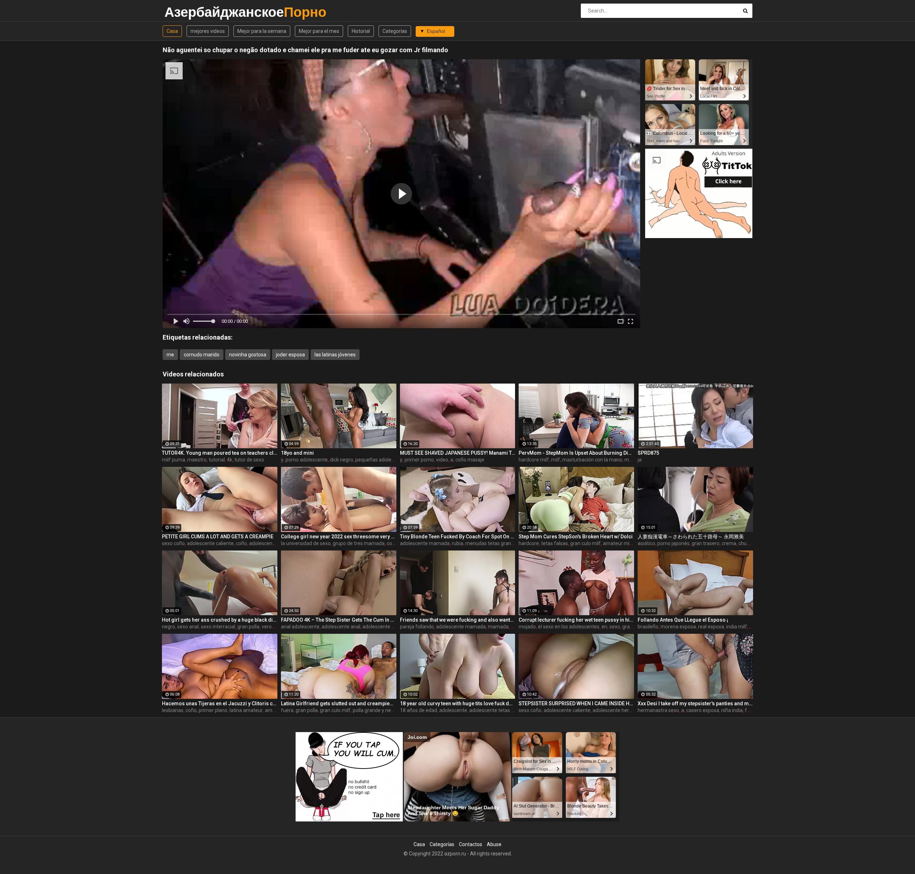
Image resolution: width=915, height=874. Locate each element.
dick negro (341, 460)
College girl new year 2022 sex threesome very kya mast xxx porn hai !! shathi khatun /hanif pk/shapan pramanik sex (338, 536)
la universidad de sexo (306, 543)
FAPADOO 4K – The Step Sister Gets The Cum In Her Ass (338, 620)
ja (640, 460)
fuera (287, 710)
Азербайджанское (183, 12)
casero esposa (702, 710)
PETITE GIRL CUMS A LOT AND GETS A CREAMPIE (217, 536)
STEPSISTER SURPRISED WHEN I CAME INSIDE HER (576, 703)
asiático (646, 543)
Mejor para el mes (319, 31)
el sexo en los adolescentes (568, 626)
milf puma (173, 460)
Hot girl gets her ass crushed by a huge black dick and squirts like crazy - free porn (219, 620)
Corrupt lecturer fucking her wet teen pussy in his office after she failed (576, 620)
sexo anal (188, 626)
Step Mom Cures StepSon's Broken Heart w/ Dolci (576, 536)
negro (168, 626)
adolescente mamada (425, 543)
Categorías (394, 31)
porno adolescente (307, 460)
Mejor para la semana (261, 31)
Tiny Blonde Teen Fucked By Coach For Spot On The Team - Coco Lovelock (457, 536)
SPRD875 (648, 453)
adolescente (453, 710)
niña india (732, 710)
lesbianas (172, 710)
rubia (457, 543)
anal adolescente (300, 626)
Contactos (470, 844)
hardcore (529, 543)
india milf (736, 626)
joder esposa (290, 354)
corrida (394, 543)
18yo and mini (297, 453)
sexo (614, 626)
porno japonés (673, 543)
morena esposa (678, 626)
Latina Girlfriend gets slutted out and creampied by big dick (338, 703)
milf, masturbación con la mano (586, 460)
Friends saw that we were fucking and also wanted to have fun (457, 620)
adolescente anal (341, 626)
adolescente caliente (210, 543)
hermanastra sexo (658, 710)
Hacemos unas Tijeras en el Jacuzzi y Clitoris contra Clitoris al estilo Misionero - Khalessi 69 (219, 703)
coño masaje (469, 460)
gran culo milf (585, 543)
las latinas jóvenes (335, 354)
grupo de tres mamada (359, 543)
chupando (749, 543)
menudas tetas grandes (492, 543)
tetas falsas (554, 543)
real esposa (711, 626)
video (442, 460)
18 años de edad (418, 710)
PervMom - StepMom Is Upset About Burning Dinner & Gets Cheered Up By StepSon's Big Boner (576, 453)
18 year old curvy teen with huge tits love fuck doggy (457, 703)
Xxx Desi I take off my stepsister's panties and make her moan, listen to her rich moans (695, 703)
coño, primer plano (206, 710)
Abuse (494, 844)
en (604, 626)
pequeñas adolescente (381, 460)
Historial (361, 31)
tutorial (217, 460)
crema (729, 543)
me (170, 354)
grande (630, 626)
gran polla (248, 626)
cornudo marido (201, 354)
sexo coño (173, 543)
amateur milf (618, 543)
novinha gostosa (247, 354)
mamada (498, 626)
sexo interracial (218, 626)
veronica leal (276, 626)
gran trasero (705, 543)
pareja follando (417, 626)
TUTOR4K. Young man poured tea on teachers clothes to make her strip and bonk (219, 453)
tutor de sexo (249, 460)
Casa (172, 31)
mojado (527, 626)
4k (229, 460)
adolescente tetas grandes (499, 710)
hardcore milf (534, 460)
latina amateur (246, 710)
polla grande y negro (376, 710)
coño (241, 543)
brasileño (648, 626)
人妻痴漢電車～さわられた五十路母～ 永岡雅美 (691, 536)
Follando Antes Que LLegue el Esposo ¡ (683, 620)
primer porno (419, 460)
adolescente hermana (387, 626)
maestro (197, 460)
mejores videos (208, 31)
